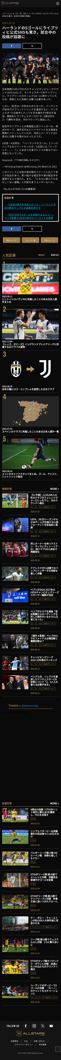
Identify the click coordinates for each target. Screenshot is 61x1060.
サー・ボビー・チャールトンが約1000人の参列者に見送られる (44, 920)
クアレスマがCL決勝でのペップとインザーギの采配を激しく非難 (44, 570)
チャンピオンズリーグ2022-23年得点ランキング (43, 658)
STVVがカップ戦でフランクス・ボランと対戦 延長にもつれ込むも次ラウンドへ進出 (44, 965)
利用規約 (14, 1041)
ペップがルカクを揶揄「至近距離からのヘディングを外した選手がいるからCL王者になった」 (44, 615)
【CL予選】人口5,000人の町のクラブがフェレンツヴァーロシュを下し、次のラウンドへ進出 (44, 499)
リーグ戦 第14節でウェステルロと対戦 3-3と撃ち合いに (44, 942)
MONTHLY (55, 254)
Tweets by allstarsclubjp (15, 712)
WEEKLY (41, 254)
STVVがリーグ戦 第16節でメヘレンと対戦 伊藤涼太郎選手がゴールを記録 (44, 877)
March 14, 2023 (49, 166)
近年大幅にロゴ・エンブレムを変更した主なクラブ (28, 389)
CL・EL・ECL (36, 507)
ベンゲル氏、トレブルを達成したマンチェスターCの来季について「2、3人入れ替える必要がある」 (44, 680)
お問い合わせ (39, 1041)
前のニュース (12, 240)
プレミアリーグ (37, 927)
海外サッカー (49, 507)
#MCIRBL (23, 160)
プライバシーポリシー (24, 1044)
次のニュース (49, 240)
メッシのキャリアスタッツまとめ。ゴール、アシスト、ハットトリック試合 (30, 475)
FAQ (26, 1041)
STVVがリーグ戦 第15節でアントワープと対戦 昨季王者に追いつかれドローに (45, 898)
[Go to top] (57, 1049)
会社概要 (42, 1044)
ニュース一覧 (31, 240)
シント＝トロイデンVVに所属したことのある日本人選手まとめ (29, 300)
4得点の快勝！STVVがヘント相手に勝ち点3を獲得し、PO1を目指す (44, 812)
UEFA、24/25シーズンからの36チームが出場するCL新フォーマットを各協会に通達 (44, 523)
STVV (33, 819)
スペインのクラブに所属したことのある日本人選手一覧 (30, 431)
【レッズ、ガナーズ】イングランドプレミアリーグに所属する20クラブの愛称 (30, 345)
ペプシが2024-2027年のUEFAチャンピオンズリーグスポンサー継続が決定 (44, 592)
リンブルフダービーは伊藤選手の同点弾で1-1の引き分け (44, 833)
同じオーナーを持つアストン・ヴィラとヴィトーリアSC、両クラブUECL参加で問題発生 (44, 547)
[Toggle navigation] (58, 3)
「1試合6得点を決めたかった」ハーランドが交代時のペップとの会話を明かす (30, 206)
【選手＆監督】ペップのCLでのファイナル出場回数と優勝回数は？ (44, 638)
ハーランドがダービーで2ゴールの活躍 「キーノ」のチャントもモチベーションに (44, 989)
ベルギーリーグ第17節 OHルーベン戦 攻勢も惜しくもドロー (44, 855)
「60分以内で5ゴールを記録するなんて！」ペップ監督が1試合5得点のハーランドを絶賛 (29, 216)
